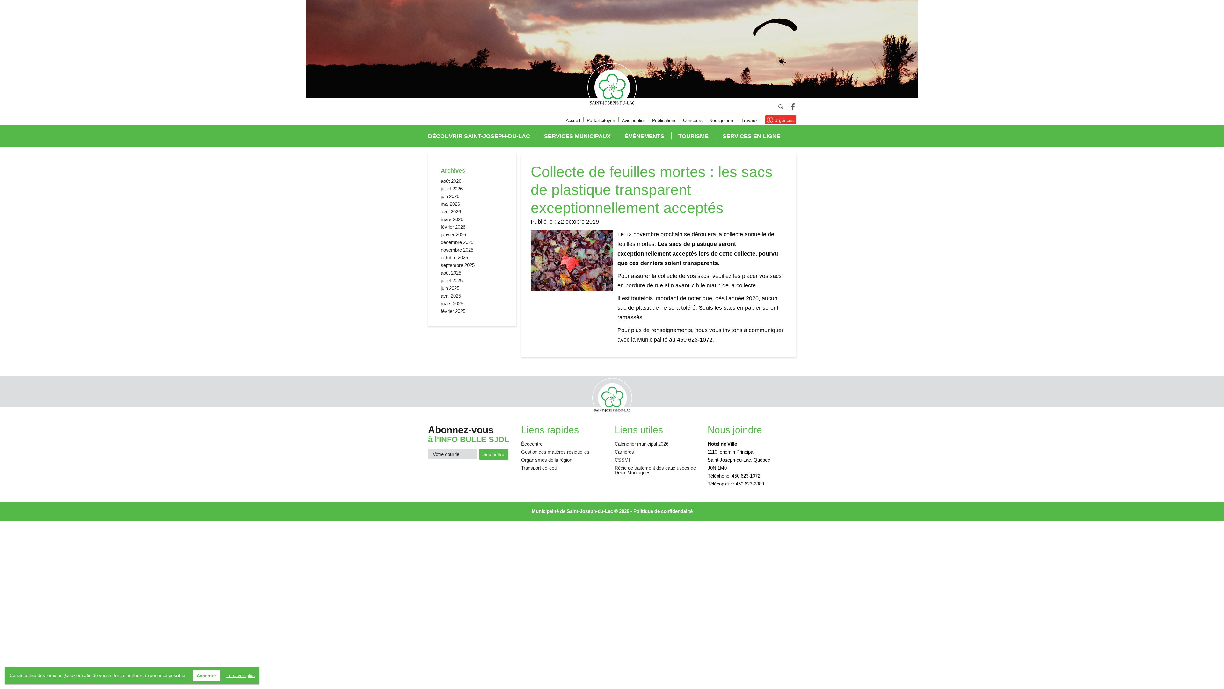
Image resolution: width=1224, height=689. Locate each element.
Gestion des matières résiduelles (555, 452)
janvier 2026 (453, 234)
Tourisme (693, 136)
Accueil (573, 120)
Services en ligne (751, 136)
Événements (644, 136)
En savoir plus (240, 675)
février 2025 (453, 311)
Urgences (784, 120)
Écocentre (532, 444)
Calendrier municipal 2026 (641, 444)
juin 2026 (450, 196)
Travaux (749, 120)
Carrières (624, 452)
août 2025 (451, 273)
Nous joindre (722, 120)
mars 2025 (452, 303)
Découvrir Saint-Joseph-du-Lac (479, 136)
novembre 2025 (457, 250)
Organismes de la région (546, 460)
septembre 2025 (458, 265)
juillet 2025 (452, 280)
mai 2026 (450, 204)
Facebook (793, 106)
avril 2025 (451, 296)
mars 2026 (452, 219)
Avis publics (633, 120)
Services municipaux (577, 136)
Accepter (206, 675)
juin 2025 (450, 288)
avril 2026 (451, 211)
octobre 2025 (454, 257)
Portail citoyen (601, 120)
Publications (664, 120)
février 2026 (453, 227)
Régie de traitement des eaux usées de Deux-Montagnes (655, 470)
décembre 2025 (457, 242)
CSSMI (622, 460)
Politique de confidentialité (663, 511)
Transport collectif (539, 467)
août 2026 (451, 181)
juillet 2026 (452, 188)
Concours (693, 120)
